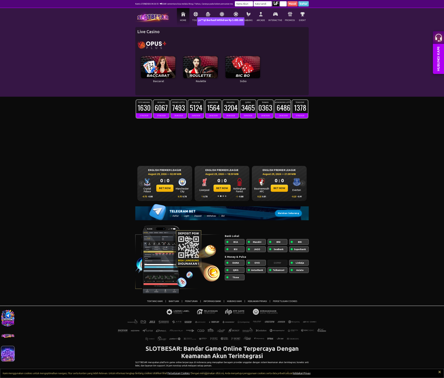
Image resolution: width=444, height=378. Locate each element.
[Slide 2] (220, 196)
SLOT (208, 20)
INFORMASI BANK (212, 301)
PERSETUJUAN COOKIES (285, 301)
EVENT (302, 20)
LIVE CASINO (222, 20)
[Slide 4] (225, 196)
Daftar (303, 3)
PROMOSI (290, 20)
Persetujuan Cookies (179, 373)
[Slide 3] (223, 196)
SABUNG (248, 20)
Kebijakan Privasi (301, 373)
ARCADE (261, 20)
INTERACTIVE (275, 20)
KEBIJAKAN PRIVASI (257, 301)
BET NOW (169, 188)
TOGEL (195, 20)
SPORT (236, 20)
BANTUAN (174, 301)
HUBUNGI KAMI (234, 301)
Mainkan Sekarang (288, 213)
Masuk (292, 3)
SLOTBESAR (141, 362)
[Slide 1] (218, 196)
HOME (183, 20)
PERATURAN (191, 301)
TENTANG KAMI (155, 301)
